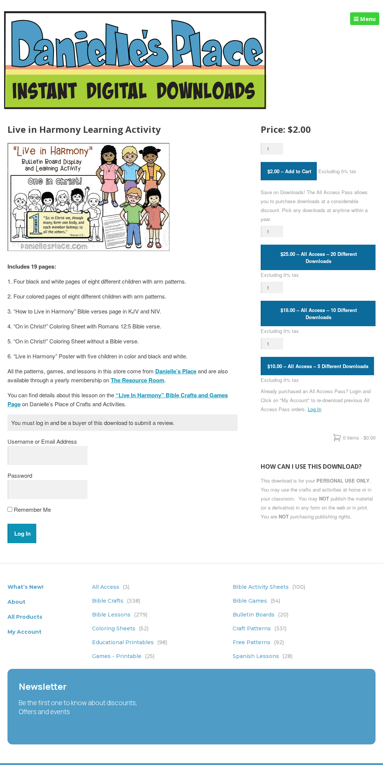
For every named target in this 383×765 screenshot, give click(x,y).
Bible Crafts (116, 600)
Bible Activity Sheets (269, 587)
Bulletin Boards (260, 614)
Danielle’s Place (175, 371)
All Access (110, 587)
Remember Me (31, 509)
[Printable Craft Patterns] (135, 107)
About (16, 602)
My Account (24, 631)
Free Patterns (258, 642)
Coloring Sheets (120, 628)
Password (19, 475)
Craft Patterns (260, 628)
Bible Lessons (119, 614)
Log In (314, 409)
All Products (24, 616)
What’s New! (25, 587)
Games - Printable (123, 656)
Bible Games (256, 600)
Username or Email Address (42, 441)
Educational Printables (129, 642)
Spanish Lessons (262, 656)
